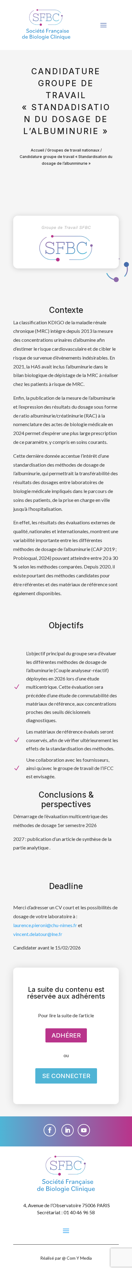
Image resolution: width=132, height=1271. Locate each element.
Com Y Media (79, 1258)
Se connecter (66, 1076)
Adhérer (66, 1035)
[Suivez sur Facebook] (50, 1130)
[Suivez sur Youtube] (84, 1130)
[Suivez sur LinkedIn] (67, 1130)
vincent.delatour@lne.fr (37, 934)
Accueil (37, 150)
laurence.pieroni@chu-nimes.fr (45, 925)
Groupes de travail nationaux (73, 150)
